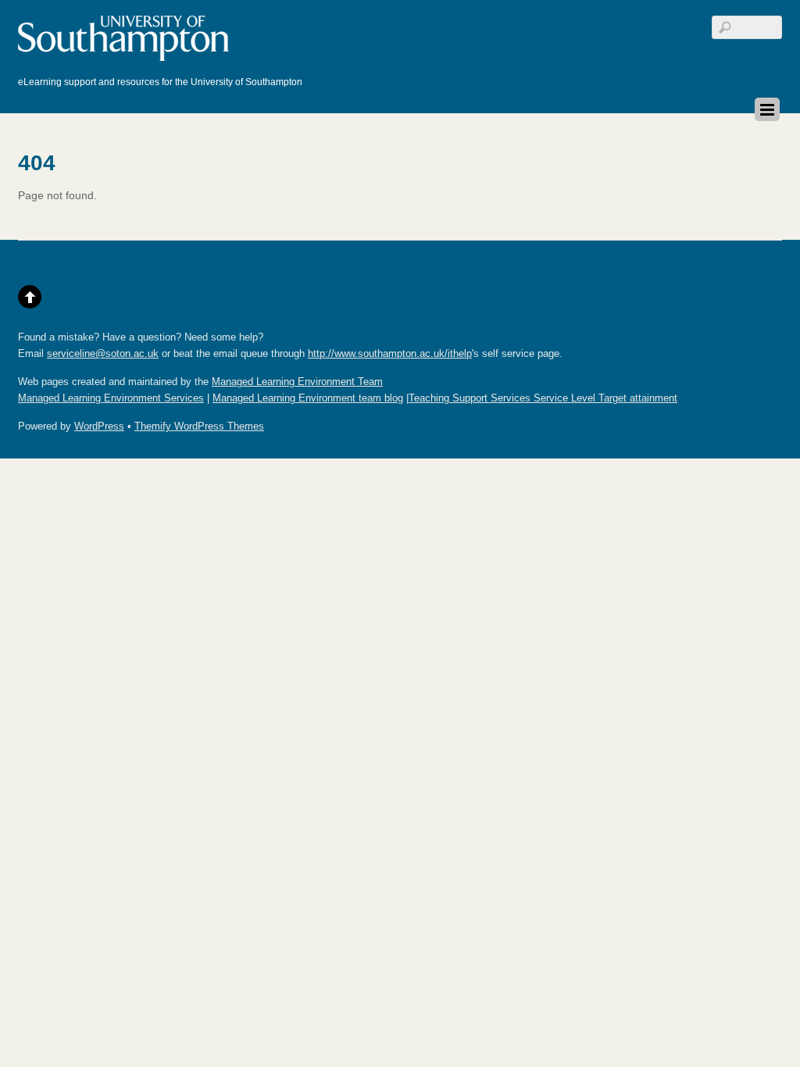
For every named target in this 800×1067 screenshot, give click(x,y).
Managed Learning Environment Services (111, 398)
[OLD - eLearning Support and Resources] (127, 54)
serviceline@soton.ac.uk (103, 353)
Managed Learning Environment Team (297, 381)
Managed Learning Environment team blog (307, 398)
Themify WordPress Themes (199, 426)
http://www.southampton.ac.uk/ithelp (390, 353)
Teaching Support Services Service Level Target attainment (543, 398)
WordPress (99, 426)
